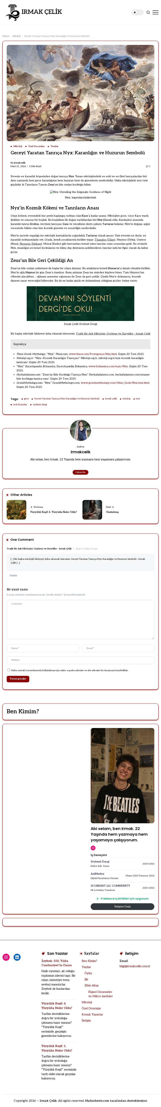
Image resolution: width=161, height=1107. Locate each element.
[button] (138, 12)
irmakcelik (20, 162)
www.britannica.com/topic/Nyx (108, 366)
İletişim (86, 1020)
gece (26, 398)
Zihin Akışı (91, 985)
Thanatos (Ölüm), (105, 239)
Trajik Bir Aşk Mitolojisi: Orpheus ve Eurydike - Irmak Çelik (39, 548)
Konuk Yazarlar (92, 1014)
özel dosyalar (20, 404)
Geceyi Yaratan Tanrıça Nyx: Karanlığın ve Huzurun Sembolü (67, 398)
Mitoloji (17, 36)
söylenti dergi (40, 404)
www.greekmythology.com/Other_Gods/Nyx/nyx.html (115, 382)
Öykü (88, 973)
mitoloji (127, 398)
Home (6, 36)
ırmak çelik (111, 398)
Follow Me (80, 472)
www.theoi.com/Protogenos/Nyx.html (93, 354)
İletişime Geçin (122, 906)
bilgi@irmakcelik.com (133, 966)
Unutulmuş (112, 512)
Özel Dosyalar (91, 1008)
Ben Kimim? (89, 961)
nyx (138, 398)
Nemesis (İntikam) (31, 243)
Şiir (86, 979)
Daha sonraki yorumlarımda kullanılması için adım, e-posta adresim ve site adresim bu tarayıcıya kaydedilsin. (69, 670)
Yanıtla (13, 575)
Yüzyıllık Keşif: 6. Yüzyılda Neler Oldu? (53, 512)
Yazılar (86, 967)
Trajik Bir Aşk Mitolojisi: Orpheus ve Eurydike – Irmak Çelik (113, 333)
